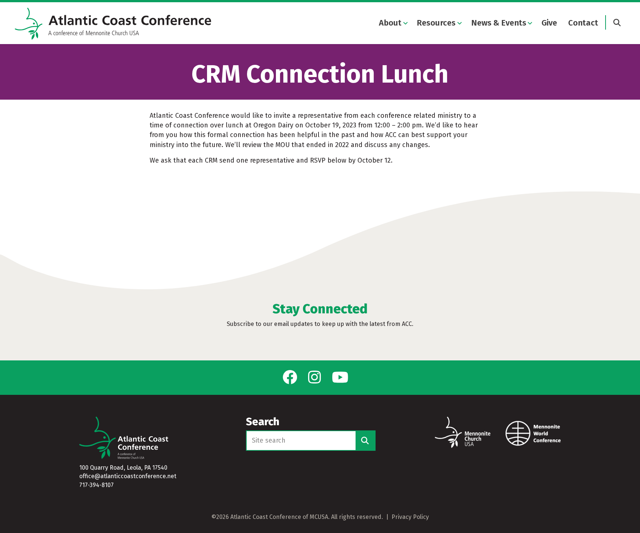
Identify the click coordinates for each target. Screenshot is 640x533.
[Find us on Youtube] (340, 377)
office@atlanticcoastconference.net (127, 476)
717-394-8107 (96, 485)
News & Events (498, 23)
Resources (436, 23)
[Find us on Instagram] (314, 377)
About (390, 23)
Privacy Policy (410, 516)
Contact (583, 23)
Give (549, 23)
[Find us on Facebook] (290, 377)
